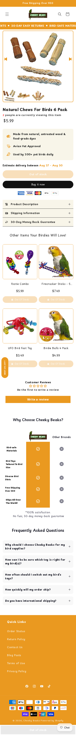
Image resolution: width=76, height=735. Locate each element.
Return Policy (16, 639)
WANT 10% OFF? (5, 367)
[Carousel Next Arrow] (70, 59)
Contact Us (15, 647)
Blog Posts (14, 655)
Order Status (16, 631)
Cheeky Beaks (31, 720)
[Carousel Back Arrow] (6, 59)
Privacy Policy (16, 671)
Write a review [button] (38, 399)
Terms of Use (16, 663)
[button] (7, 14)
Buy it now (38, 184)
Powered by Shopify (52, 720)
